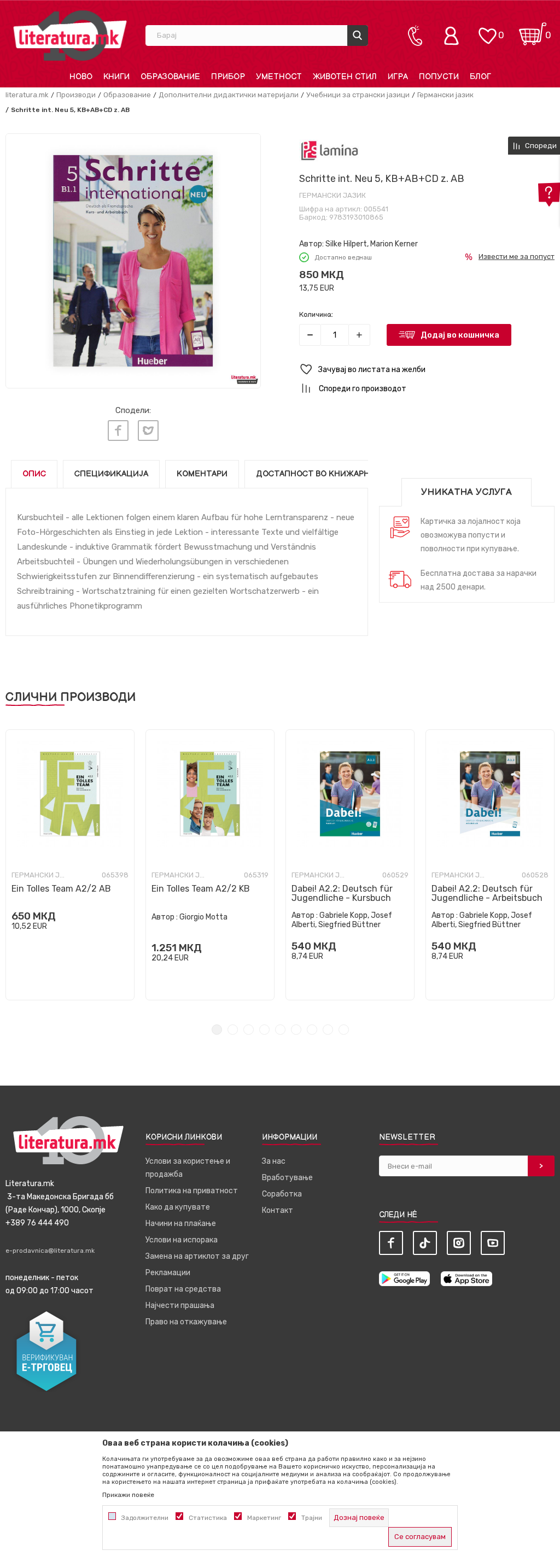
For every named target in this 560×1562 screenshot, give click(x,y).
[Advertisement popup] (280, 198)
